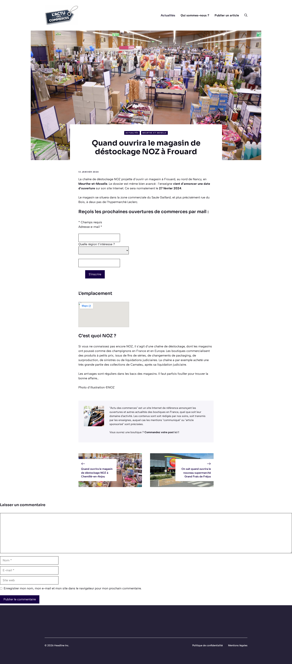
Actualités (168, 15)
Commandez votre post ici (161, 432)
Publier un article (227, 15)
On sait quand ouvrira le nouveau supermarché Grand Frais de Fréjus (196, 472)
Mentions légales (237, 645)
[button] (244, 15)
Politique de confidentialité (207, 645)
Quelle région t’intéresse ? (96, 244)
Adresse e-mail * (90, 227)
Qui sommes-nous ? (195, 15)
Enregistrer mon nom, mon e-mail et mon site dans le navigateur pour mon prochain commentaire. (72, 588)
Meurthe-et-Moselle (154, 133)
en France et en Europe (148, 351)
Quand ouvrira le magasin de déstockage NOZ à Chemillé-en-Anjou (97, 472)
